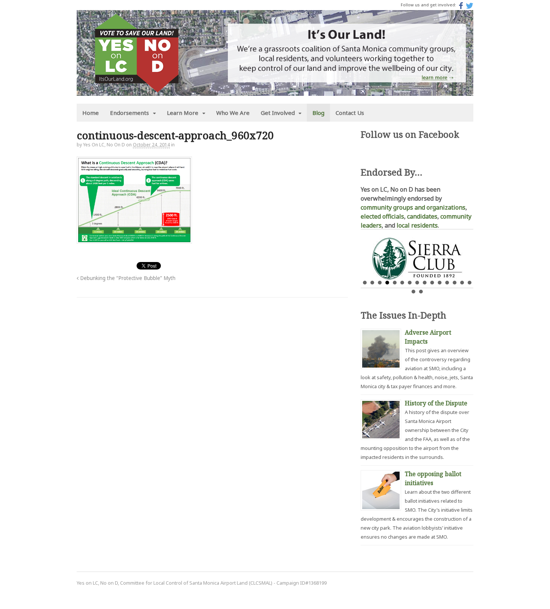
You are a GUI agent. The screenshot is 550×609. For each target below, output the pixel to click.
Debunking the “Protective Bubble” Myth (127, 278)
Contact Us (350, 112)
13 (454, 282)
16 (413, 291)
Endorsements (129, 112)
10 (432, 282)
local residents (417, 225)
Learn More (182, 112)
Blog (318, 112)
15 (469, 282)
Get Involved (278, 112)
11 (439, 282)
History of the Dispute (436, 403)
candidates (422, 216)
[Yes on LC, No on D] (136, 88)
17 (421, 291)
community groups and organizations (413, 207)
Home (90, 112)
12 (447, 282)
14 (462, 282)
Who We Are (233, 112)
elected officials (382, 216)
